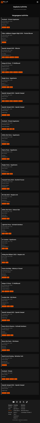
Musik (9, 408)
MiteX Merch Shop (24, 410)
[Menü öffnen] (37, 2)
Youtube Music (16, 410)
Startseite (10, 406)
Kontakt (9, 414)
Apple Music (16, 408)
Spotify (15, 406)
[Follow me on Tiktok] (27, 402)
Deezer (15, 412)
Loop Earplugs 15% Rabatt (26, 412)
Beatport (15, 417)
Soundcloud (16, 416)
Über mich (10, 412)
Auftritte (10, 410)
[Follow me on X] (23, 402)
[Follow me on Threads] (20, 402)
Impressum (23, 406)
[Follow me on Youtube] (13, 402)
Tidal (15, 414)
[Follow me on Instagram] (17, 402)
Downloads (23, 408)
